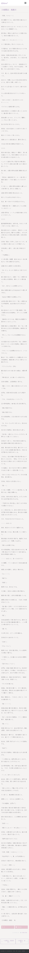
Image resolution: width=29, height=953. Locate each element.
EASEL (23, 951)
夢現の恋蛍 (24, 932)
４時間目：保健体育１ (9, 941)
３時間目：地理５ (21, 941)
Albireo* (4, 3)
